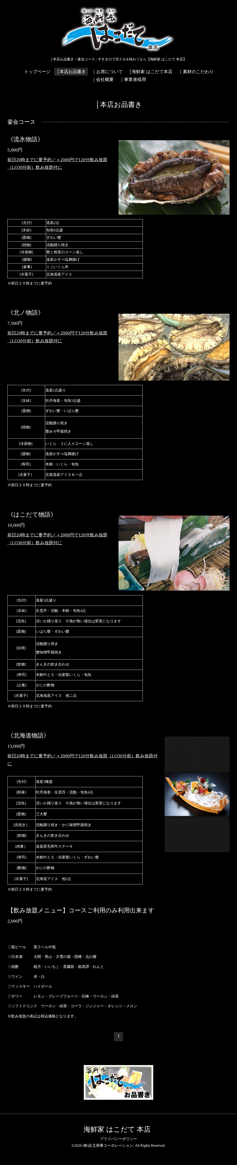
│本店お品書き (71, 71)
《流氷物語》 (25, 139)
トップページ (37, 71)
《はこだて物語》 (31, 514)
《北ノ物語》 (25, 312)
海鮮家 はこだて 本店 (117, 1129)
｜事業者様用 (133, 79)
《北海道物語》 (28, 735)
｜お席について (107, 71)
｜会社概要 (103, 79)
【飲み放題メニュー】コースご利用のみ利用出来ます (80, 910)
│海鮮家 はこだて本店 (150, 71)
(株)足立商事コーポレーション (108, 1145)
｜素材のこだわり (196, 71)
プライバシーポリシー (118, 1139)
